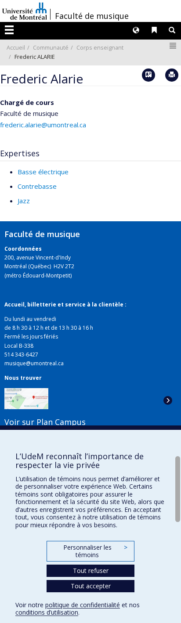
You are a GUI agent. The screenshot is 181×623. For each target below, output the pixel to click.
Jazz (24, 200)
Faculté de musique (92, 16)
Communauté (51, 47)
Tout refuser (91, 570)
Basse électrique (43, 171)
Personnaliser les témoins (95, 551)
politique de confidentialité (82, 605)
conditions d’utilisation (46, 612)
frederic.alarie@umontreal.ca (43, 124)
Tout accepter (91, 586)
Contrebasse (37, 186)
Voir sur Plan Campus (45, 422)
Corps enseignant (99, 47)
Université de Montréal (24, 11)
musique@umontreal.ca (34, 363)
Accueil (16, 47)
